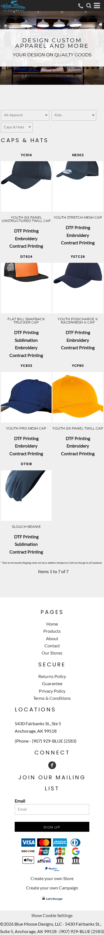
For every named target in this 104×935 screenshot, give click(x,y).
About (52, 638)
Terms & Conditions (52, 698)
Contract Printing (26, 245)
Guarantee (52, 683)
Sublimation (26, 340)
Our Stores (52, 652)
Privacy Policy (52, 690)
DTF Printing (26, 230)
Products (52, 631)
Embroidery (26, 238)
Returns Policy (52, 676)
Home (52, 623)
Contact (52, 645)
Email (20, 800)
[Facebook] (52, 765)
